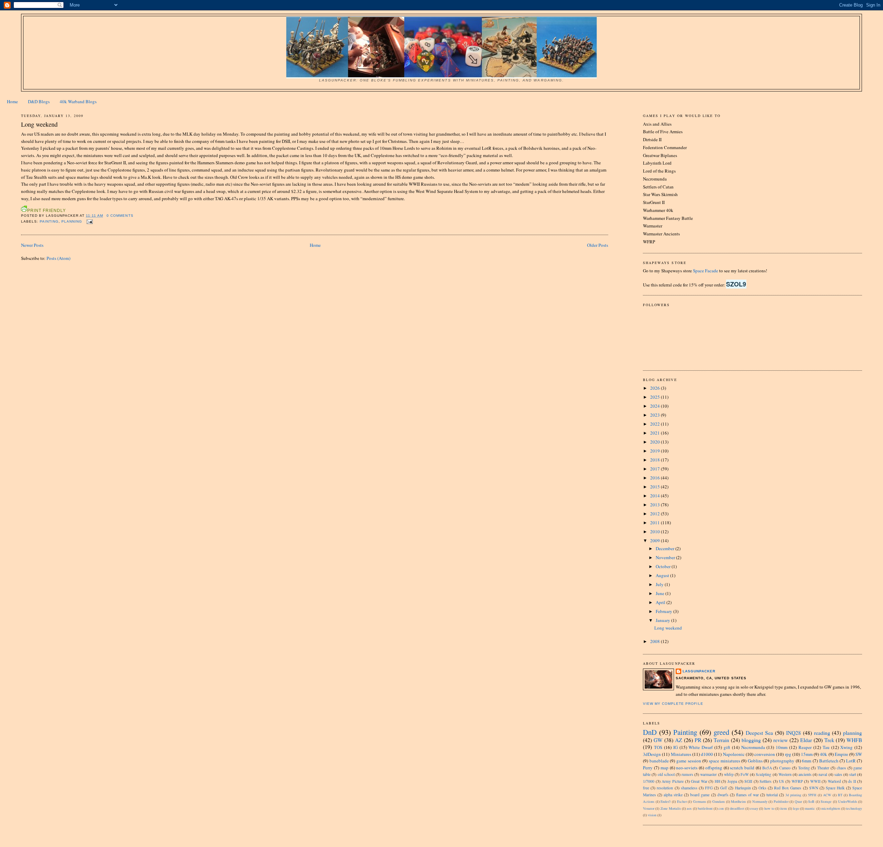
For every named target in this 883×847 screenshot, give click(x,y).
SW (858, 754)
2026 (655, 388)
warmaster (708, 774)
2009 (655, 540)
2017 (655, 469)
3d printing (793, 794)
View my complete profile (673, 703)
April (661, 602)
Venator (648, 808)
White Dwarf (700, 747)
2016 (655, 478)
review (780, 740)
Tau (826, 747)
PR (698, 740)
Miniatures (681, 754)
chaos (841, 767)
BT (840, 794)
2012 (655, 513)
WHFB (854, 740)
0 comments (120, 215)
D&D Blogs (39, 101)
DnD (650, 732)
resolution (665, 787)
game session (688, 761)
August (663, 575)
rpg (788, 754)
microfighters (830, 808)
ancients (805, 774)
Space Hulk (835, 787)
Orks (762, 787)
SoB (811, 801)
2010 (655, 531)
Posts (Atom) (58, 258)
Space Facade (705, 270)
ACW (827, 794)
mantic (810, 808)
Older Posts (597, 245)
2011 (655, 522)
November (666, 557)
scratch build (742, 768)
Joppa (732, 781)
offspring (713, 768)
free (646, 787)
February (664, 611)
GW (658, 740)
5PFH (812, 794)
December (665, 548)
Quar (798, 801)
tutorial (772, 794)
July (660, 584)
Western (785, 774)
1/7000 (648, 781)
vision (652, 814)
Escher (682, 801)
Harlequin (743, 787)
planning (71, 221)
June (660, 593)
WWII (815, 781)
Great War (699, 781)
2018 (655, 460)
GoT (723, 787)
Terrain (721, 740)
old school (666, 774)
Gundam (718, 801)
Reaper (805, 747)
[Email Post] (88, 221)
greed (721, 732)
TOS (658, 747)
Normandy (759, 801)
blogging (751, 740)
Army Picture (673, 781)
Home (12, 101)
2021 (655, 433)
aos (689, 808)
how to (769, 808)
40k (823, 754)
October (664, 566)
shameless (689, 787)
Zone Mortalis (671, 808)
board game (700, 794)
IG (675, 747)
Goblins (755, 761)
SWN (813, 787)
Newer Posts (32, 245)
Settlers (766, 781)
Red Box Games (787, 787)
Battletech (829, 761)
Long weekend (39, 124)
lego (796, 808)
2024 (655, 406)
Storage (826, 801)
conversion (764, 754)
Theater (823, 767)
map (664, 768)
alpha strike (673, 794)
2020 (655, 442)
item (783, 808)
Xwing (846, 747)
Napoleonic (734, 754)
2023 (655, 415)
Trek (829, 740)
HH (717, 781)
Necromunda (753, 747)
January (663, 620)
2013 (655, 505)
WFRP (797, 781)
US (781, 781)
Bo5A (767, 767)
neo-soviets (686, 768)
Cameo (785, 767)
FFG (709, 787)
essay (754, 808)
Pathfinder (781, 801)
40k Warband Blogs (78, 101)
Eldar (806, 740)
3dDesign (652, 754)
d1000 (707, 754)
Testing (804, 767)
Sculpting (763, 774)
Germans (699, 801)
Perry (648, 768)
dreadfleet (737, 808)
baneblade (659, 761)
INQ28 (793, 732)
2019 (655, 451)
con (721, 808)
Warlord (834, 781)
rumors (687, 774)
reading (822, 732)
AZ (678, 740)
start (852, 774)
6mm (806, 761)
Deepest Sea (759, 732)
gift (727, 747)
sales (838, 774)
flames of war (747, 794)
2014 (655, 496)
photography (782, 761)
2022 (655, 424)
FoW (745, 774)
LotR (851, 761)
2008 (655, 641)
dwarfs (722, 794)
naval (822, 774)
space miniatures (724, 761)
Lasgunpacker (699, 671)
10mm (781, 747)
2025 (655, 397)
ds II (852, 781)
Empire (841, 754)
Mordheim (738, 801)
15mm (807, 754)
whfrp (729, 774)
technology (854, 808)
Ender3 (666, 801)
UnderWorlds (847, 801)
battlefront (705, 808)
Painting (49, 221)
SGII (748, 781)
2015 (655, 487)
